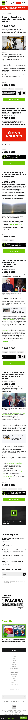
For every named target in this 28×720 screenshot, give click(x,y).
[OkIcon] (19, 701)
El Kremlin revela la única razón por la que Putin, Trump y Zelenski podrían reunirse (12, 556)
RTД (25, 711)
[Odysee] (9, 701)
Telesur (13, 61)
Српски (11, 711)
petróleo (17, 58)
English (24, 710)
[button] (14, 513)
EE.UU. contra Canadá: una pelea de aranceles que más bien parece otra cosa (13, 641)
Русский (16, 711)
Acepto (10, 577)
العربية (15, 710)
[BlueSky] (16, 701)
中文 (21, 711)
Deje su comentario (14, 99)
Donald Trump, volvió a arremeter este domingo (13, 413)
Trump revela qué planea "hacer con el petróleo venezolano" (12, 544)
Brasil (11, 240)
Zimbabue (20, 352)
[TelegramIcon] (14, 701)
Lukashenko (12, 352)
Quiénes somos (14, 674)
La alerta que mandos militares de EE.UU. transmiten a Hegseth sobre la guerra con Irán (14, 562)
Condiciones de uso (14, 684)
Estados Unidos (12, 489)
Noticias (14, 656)
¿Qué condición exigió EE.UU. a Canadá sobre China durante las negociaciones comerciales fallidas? (13, 438)
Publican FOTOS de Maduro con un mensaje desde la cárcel (13, 538)
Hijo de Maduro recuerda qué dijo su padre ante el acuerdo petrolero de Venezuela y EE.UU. (14, 550)
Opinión (14, 664)
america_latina (19, 88)
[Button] (22, 3)
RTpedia (14, 666)
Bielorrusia (5, 352)
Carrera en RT (14, 682)
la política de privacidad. (11, 577)
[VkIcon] (5, 701)
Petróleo (4, 88)
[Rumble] (7, 701)
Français (6, 711)
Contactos (14, 676)
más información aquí (9, 718)
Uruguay (5, 61)
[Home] (3, 3)
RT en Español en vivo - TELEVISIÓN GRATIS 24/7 (12, 522)
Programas (14, 660)
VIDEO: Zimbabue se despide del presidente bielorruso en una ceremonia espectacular (17, 310)
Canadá (4, 489)
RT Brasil (10, 710)
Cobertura (14, 680)
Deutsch (19, 710)
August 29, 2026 (7, 229)
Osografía (7, 621)
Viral (14, 658)
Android (14, 691)
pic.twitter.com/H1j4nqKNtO (15, 224)
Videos (14, 662)
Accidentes (5, 240)
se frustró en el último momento (15, 463)
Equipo (14, 678)
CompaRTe (4, 710)
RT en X (14, 650)
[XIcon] (12, 701)
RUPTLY (11, 712)
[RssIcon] (21, 701)
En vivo (18, 2)
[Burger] (24, 3)
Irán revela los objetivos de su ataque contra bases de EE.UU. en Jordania (13, 8)
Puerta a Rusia (17, 712)
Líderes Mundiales (14, 668)
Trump (20, 489)
